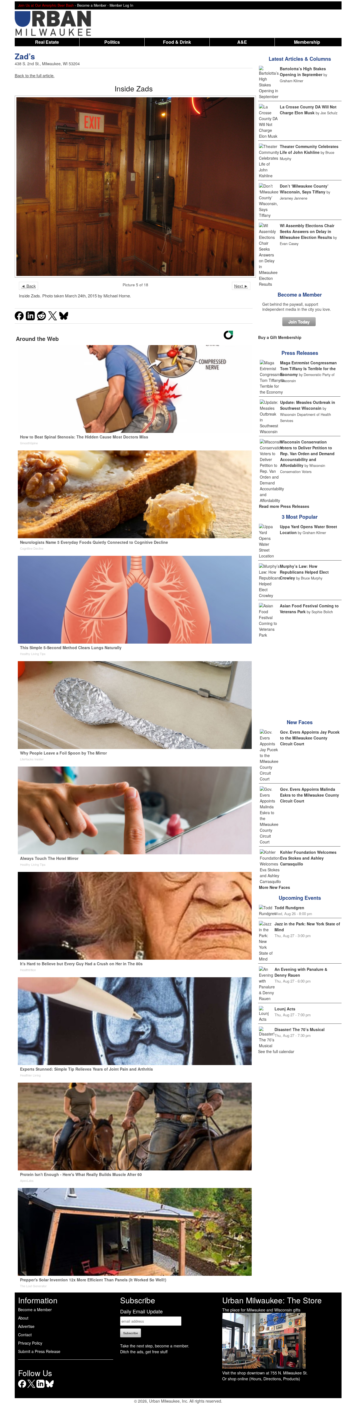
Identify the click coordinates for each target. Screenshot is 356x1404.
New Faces (300, 722)
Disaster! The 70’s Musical (300, 1029)
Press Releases (299, 353)
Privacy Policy (30, 1343)
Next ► (241, 286)
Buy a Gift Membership (279, 337)
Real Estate (47, 42)
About (23, 1318)
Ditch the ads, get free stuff (143, 1351)
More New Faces (274, 887)
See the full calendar (276, 1051)
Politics (112, 42)
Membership (307, 42)
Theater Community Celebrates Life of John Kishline (309, 149)
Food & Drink (177, 42)
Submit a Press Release (39, 1351)
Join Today (299, 322)
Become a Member (300, 294)
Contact (25, 1334)
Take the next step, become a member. (154, 1346)
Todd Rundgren (289, 907)
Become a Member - (93, 5)
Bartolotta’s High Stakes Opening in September (303, 71)
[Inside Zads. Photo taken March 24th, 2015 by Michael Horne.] (134, 187)
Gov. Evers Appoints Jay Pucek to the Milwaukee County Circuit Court (310, 737)
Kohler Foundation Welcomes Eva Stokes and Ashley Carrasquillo (308, 858)
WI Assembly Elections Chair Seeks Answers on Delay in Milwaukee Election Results (307, 231)
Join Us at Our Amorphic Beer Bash (46, 5)
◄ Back (28, 286)
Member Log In (121, 5)
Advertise (26, 1326)
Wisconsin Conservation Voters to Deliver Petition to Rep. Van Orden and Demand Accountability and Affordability (307, 453)
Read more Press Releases (284, 506)
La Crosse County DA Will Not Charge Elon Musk (308, 109)
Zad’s (25, 56)
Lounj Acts (285, 1009)
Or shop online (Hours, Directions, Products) (261, 1378)
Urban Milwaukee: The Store (272, 1300)
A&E (242, 42)
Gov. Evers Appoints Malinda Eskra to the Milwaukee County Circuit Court (309, 795)
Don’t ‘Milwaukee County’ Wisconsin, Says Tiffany (304, 189)
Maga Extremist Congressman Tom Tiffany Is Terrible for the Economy (308, 368)
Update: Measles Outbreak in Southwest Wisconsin (307, 405)
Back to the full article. (35, 75)
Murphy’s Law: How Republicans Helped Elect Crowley (304, 572)
